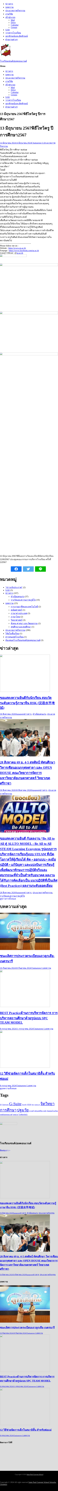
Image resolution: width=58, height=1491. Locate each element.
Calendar (14, 25)
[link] (24, 250)
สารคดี (31, 1111)
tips (33, 1104)
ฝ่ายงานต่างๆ (11, 39)
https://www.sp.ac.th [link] (17, 248)
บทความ (9, 7)
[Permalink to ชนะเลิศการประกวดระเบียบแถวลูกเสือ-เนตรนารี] (25, 949)
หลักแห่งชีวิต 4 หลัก (40, 1111)
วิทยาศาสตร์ (16, 620)
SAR (7, 30)
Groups (14, 27)
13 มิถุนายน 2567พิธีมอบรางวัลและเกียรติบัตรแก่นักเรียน (26, 556)
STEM (29, 1104)
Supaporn (20, 714)
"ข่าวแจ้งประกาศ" (14, 587)
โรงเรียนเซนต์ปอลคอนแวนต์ (13, 61)
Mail (13, 20)
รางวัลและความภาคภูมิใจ (23, 600)
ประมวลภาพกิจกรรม (15, 10)
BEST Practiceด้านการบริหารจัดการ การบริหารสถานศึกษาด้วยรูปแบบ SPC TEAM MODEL (29, 1017)
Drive (13, 22)
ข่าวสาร (9, 4)
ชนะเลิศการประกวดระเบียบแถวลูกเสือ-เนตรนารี (27, 1327)
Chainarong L (37, 143)
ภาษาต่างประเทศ (19, 613)
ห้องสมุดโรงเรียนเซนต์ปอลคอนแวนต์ (22, 640)
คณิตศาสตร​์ (16, 610)
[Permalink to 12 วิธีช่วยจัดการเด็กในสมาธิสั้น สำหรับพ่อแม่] (25, 1067)
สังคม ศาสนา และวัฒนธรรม (24, 623)
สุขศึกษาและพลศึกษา (21, 627)
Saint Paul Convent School (35, 1474)
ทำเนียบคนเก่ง (17, 596)
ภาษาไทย (15, 617)
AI (1, 1104)
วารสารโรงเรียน (13, 33)
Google (24, 1104)
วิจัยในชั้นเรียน (12, 633)
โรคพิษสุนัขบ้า (23, 1114)
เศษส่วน (15, 1114)
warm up (37, 1104)
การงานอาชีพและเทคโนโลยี (24, 606)
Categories (5, 1104)
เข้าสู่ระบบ (10, 17)
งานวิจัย (9, 14)
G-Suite (15, 1104)
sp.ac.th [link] (20, 253)
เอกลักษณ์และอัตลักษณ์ (16, 36)
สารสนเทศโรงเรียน (14, 637)
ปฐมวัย (23, 1110)
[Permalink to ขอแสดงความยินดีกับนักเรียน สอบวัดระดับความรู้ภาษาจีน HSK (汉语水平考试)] (25, 691)
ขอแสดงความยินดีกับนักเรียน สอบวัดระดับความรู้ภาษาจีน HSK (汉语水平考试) (27, 702)
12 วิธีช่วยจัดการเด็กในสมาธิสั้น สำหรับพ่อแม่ (26, 1429)
